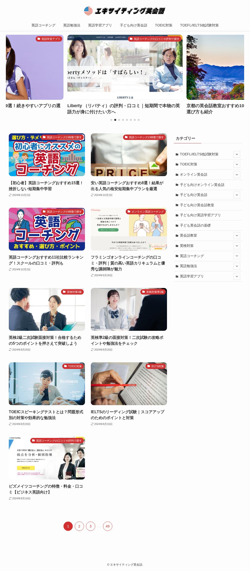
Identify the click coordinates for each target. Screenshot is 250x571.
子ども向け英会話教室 (197, 205)
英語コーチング (192, 256)
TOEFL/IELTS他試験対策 (199, 154)
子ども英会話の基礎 (195, 225)
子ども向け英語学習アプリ (200, 215)
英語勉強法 (188, 266)
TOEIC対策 (188, 164)
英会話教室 (188, 235)
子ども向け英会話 (193, 195)
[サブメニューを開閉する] (236, 154)
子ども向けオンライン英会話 (202, 185)
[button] (111, 120)
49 (108, 526)
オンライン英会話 (193, 174)
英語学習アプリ (192, 276)
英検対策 (187, 246)
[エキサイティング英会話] (125, 11)
